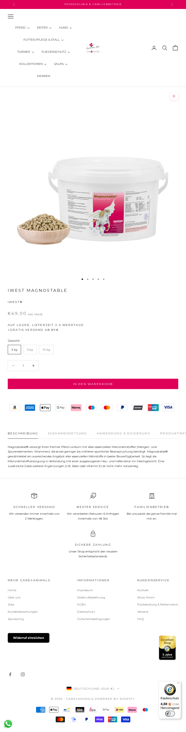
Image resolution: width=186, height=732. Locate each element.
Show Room (146, 597)
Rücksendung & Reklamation (157, 604)
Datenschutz (86, 611)
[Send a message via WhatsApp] (8, 724)
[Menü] (178, 684)
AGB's (81, 604)
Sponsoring (16, 619)
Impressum (85, 590)
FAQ (140, 619)
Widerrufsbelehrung (91, 597)
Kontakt (143, 590)
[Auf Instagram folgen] (22, 674)
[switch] (170, 714)
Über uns (14, 597)
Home (12, 590)
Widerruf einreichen (28, 638)
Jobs (11, 604)
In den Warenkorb (93, 384)
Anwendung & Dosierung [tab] (123, 433)
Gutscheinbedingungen (93, 619)
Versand (142, 611)
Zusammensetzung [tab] (67, 433)
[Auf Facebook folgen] (10, 674)
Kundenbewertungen (23, 611)
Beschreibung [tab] (23, 433)
